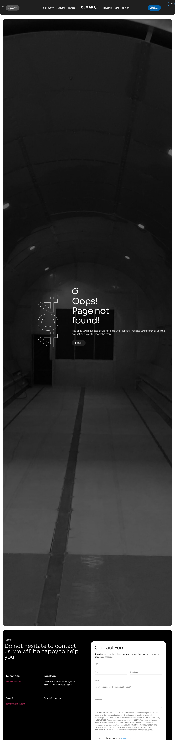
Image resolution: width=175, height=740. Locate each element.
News (117, 8)
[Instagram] (111, 353)
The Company (48, 8)
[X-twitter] (87, 353)
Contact (125, 8)
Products (60, 8)
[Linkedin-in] (99, 353)
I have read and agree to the (115, 738)
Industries (107, 8)
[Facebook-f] (75, 353)
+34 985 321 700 (13, 681)
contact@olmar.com (15, 703)
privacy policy (126, 738)
